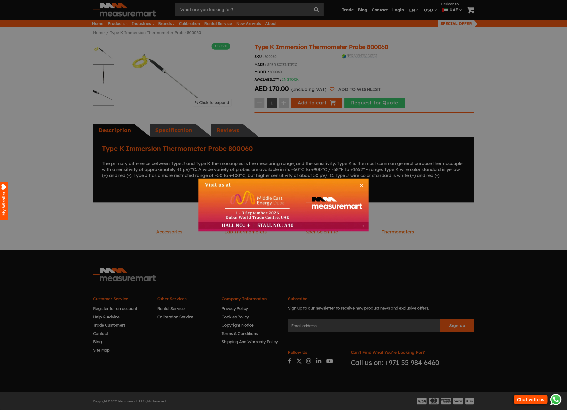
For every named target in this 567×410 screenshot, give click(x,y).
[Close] (361, 185)
